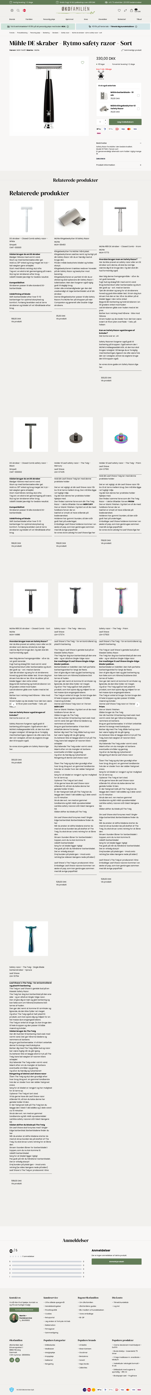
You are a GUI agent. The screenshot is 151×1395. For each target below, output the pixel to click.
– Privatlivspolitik (50, 1310)
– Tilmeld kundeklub (120, 1302)
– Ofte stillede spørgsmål (54, 1302)
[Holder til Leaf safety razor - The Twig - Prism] (120, 438)
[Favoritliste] (119, 10)
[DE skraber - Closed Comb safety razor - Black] (30, 438)
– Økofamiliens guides (87, 1306)
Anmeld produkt (116, 1261)
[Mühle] (101, 75)
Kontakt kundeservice (24, 1310)
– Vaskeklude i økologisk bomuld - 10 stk (126, 1364)
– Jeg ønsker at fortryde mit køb (57, 1321)
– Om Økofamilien (85, 1302)
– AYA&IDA (82, 1345)
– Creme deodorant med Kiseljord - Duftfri (126, 1346)
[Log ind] (12, 10)
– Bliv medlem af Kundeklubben (91, 1310)
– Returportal (49, 1317)
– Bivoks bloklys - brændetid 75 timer (125, 1352)
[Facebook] (11, 1360)
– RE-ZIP (81, 1317)
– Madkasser (49, 1349)
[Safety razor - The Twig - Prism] (120, 604)
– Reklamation (49, 1325)
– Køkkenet (48, 1360)
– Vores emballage (85, 1314)
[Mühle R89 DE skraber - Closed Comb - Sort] (30, 604)
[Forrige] (13, 704)
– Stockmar (82, 1352)
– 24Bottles (82, 1367)
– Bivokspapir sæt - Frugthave (124, 1376)
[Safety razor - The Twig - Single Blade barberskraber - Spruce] (30, 942)
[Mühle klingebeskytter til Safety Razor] (75, 218)
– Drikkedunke (49, 1345)
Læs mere (100, 158)
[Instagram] (17, 1360)
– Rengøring (48, 1364)
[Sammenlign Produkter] (125, 10)
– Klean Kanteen (84, 1349)
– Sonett (81, 1360)
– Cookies (48, 1314)
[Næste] (137, 704)
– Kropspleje (49, 1356)
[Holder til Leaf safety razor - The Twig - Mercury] (75, 438)
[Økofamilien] (75, 10)
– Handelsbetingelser (52, 1306)
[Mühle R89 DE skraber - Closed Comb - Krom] (120, 222)
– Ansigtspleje (49, 1352)
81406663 (26, 1320)
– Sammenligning (51, 1332)
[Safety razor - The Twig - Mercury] (75, 604)
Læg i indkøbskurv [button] (125, 122)
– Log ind (115, 1306)
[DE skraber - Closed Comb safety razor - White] (30, 218)
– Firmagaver (49, 1329)
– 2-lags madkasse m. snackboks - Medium (126, 1358)
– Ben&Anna (83, 1356)
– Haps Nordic (83, 1364)
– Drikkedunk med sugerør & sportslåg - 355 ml (123, 1370)
